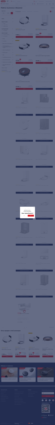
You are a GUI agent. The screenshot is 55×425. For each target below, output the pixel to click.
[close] (34, 207)
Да (30, 215)
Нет (24, 215)
